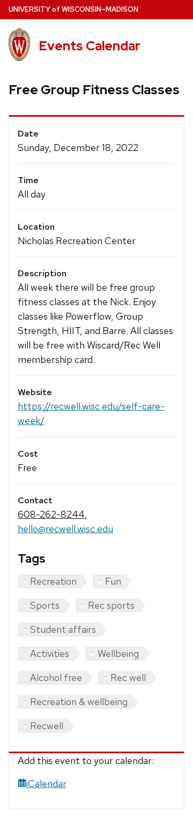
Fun (113, 581)
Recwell (46, 726)
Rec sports (111, 605)
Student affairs (63, 629)
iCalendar (46, 783)
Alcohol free (56, 677)
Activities (49, 653)
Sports (45, 605)
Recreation (53, 581)
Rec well (128, 677)
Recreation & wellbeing (79, 701)
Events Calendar (89, 45)
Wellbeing (118, 653)
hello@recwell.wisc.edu (65, 529)
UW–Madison (73, 9)
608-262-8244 (51, 514)
